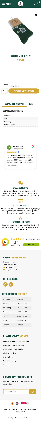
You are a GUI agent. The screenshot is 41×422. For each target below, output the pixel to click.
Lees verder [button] (11, 165)
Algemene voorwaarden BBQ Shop (26, 409)
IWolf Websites (28, 418)
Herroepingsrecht (9, 357)
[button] (6, 3)
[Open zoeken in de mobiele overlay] (34, 3)
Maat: (5, 85)
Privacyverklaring (9, 361)
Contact (6, 365)
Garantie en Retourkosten (13, 349)
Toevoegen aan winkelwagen (24, 91)
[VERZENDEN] (32, 391)
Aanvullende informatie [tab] (14, 104)
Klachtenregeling (9, 353)
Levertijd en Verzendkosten (13, 345)
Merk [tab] (31, 104)
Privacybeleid (20, 412)
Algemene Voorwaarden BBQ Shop (16, 341)
